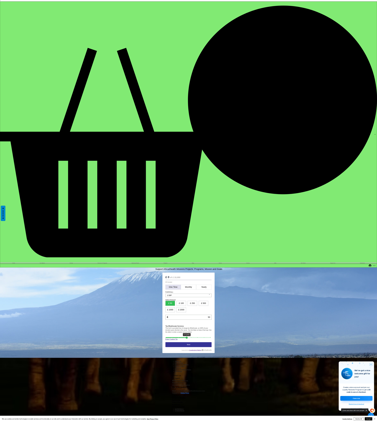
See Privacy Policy (152, 419)
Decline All (358, 419)
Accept (368, 419)
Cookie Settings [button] (347, 419)
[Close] (374, 418)
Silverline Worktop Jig (29, 409)
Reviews (3, 213)
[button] (188, 131)
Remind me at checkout (356, 404)
